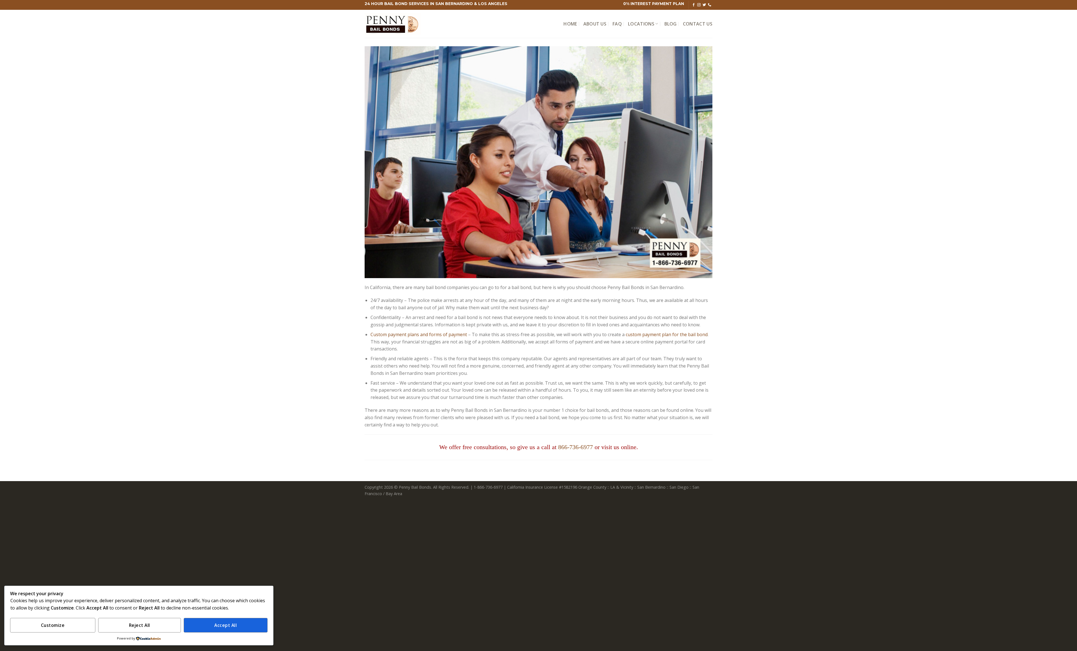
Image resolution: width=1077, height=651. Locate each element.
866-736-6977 (575, 447)
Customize (53, 625)
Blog (670, 24)
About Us (595, 24)
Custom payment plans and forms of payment (418, 334)
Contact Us (697, 24)
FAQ (617, 24)
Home (570, 24)
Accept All (225, 625)
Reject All (139, 625)
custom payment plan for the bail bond (667, 334)
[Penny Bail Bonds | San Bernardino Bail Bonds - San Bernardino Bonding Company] (393, 24)
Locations (641, 24)
